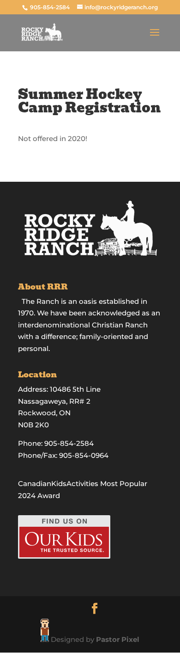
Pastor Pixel (117, 639)
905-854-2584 (50, 7)
